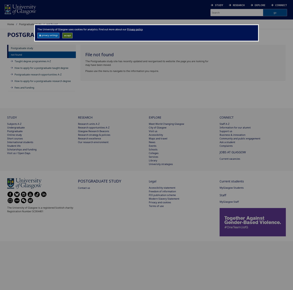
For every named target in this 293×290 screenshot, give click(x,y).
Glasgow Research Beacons (93, 131)
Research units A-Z (89, 124)
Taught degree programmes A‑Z (32, 61)
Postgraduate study (30, 24)
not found (16, 54)
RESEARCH (85, 117)
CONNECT (227, 117)
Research (239, 5)
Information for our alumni (235, 127)
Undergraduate (16, 127)
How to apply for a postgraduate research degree (42, 81)
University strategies (161, 164)
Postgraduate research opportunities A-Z (38, 74)
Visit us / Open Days (18, 153)
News (152, 142)
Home (10, 24)
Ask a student (227, 142)
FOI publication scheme (162, 195)
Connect (281, 5)
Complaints (226, 146)
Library (153, 160)
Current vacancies (230, 158)
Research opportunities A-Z (94, 127)
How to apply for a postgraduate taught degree (41, 68)
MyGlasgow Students (232, 187)
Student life (14, 146)
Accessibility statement (162, 187)
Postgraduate (15, 131)
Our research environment (93, 142)
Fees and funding (24, 87)
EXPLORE (155, 117)
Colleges (154, 153)
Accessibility (156, 135)
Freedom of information (162, 191)
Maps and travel (158, 138)
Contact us (84, 188)
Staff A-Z (225, 124)
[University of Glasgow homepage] (20, 9)
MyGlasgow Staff (229, 201)
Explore (260, 5)
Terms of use (156, 206)
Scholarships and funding (21, 149)
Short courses (15, 138)
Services (153, 156)
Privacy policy (135, 29)
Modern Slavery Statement (164, 198)
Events (152, 146)
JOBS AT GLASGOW (233, 152)
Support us (226, 131)
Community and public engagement (240, 138)
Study (219, 5)
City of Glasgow (157, 127)
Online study (14, 135)
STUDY (12, 117)
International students (20, 142)
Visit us (153, 131)
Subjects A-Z (14, 124)
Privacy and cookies (160, 202)
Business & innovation (232, 135)
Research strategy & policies (94, 135)
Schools (153, 149)
